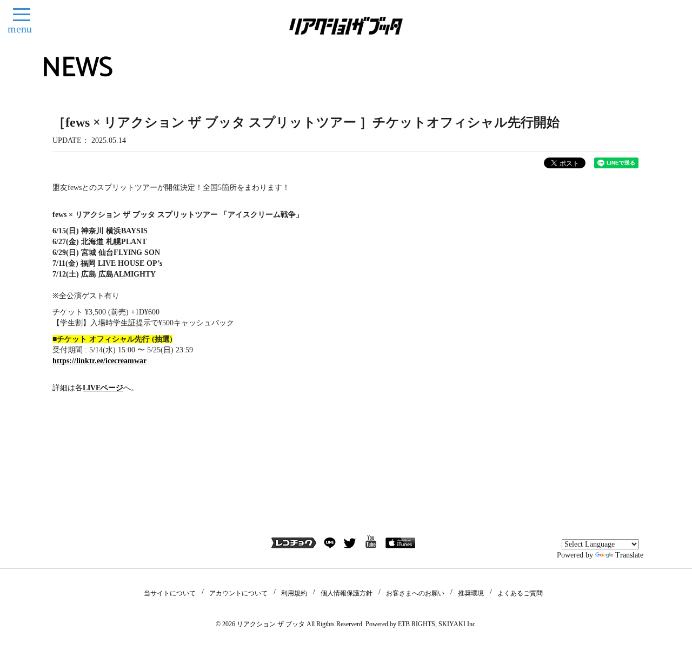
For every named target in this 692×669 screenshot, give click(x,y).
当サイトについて (170, 593)
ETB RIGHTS (416, 624)
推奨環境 (471, 593)
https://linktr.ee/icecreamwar (99, 361)
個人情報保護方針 (346, 593)
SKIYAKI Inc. (457, 624)
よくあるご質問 (520, 593)
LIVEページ (103, 388)
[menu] (21, 14)
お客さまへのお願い (415, 593)
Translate (629, 555)
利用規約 (294, 593)
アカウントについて (238, 593)
